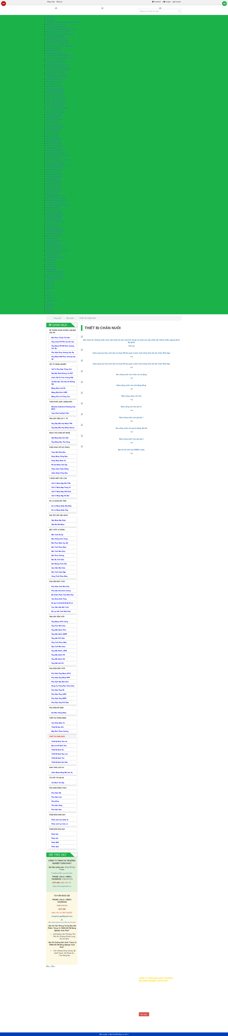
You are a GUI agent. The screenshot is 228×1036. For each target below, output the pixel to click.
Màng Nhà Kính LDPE (54, 50)
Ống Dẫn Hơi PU (52, 193)
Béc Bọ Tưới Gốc (52, 136)
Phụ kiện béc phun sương (56, 153)
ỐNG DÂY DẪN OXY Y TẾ (55, 62)
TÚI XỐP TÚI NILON (54, 252)
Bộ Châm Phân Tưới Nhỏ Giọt (57, 155)
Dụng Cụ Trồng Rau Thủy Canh (58, 205)
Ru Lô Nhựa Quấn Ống (55, 110)
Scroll (217, 1030)
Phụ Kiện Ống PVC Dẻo (55, 214)
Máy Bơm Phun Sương (54, 229)
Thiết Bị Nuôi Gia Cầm (54, 245)
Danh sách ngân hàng (79, 986)
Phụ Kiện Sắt (51, 259)
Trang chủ (57, 318)
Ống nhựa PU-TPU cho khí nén (58, 27)
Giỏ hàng (51, 990)
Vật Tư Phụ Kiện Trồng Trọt (56, 39)
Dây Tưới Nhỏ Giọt (53, 183)
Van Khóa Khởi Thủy (54, 157)
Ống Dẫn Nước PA (53, 191)
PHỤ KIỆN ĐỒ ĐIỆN (53, 217)
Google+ (168, 2)
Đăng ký (59, 2)
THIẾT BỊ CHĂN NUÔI (54, 231)
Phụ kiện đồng (51, 267)
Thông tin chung (52, 300)
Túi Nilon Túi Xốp (52, 255)
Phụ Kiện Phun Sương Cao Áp (57, 31)
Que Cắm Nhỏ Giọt (53, 141)
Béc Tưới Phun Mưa (53, 129)
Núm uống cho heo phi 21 (131, 406)
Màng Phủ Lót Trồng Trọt (55, 53)
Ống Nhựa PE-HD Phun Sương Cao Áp (61, 29)
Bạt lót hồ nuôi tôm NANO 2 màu (131, 449)
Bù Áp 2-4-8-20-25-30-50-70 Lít (58, 160)
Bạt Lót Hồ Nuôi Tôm (54, 236)
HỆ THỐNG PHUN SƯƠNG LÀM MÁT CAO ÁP (63, 22)
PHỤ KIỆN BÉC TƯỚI (54, 148)
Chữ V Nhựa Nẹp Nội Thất (56, 96)
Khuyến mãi (50, 297)
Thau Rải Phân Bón (53, 79)
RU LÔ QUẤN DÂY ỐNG (55, 105)
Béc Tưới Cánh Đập (53, 143)
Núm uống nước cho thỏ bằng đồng (131, 385)
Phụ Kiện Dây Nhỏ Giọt (55, 202)
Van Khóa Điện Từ (53, 224)
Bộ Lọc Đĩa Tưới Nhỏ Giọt (56, 164)
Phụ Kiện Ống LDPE (54, 210)
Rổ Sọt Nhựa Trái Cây (54, 86)
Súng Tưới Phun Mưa (54, 145)
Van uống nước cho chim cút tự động (131, 374)
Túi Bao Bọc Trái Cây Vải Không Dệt (59, 46)
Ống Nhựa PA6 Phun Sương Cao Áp (60, 34)
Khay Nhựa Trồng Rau (54, 81)
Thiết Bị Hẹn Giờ (52, 226)
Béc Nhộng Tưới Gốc (54, 138)
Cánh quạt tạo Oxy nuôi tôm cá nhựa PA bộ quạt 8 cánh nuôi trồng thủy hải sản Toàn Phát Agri (131, 364)
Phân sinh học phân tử (54, 274)
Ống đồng (50, 264)
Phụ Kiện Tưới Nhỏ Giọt (55, 150)
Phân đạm (50, 288)
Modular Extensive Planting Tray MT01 (60, 58)
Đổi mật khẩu (53, 997)
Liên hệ (74, 997)
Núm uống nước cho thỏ (131, 396)
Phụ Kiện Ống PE (52, 207)
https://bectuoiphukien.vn (62, 886)
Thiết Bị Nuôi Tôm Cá (54, 233)
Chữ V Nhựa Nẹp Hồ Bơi (55, 103)
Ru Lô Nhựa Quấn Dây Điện (56, 107)
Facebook (157, 2)
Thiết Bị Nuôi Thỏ (52, 243)
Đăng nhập (51, 2)
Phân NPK (50, 286)
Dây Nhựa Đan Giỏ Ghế (55, 72)
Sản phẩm (70, 318)
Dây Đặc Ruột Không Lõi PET (57, 41)
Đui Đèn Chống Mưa (54, 219)
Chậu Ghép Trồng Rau (54, 91)
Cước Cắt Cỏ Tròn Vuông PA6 (57, 43)
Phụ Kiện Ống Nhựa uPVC (56, 198)
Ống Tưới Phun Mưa (54, 181)
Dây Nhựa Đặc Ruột (53, 115)
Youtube (178, 2)
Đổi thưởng (52, 994)
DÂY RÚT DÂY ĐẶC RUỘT (56, 112)
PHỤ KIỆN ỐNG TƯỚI (54, 195)
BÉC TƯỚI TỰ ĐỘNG (54, 119)
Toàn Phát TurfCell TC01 (55, 60)
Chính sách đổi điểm (79, 990)
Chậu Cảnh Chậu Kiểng (55, 88)
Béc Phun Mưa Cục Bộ (54, 126)
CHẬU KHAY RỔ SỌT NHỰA (57, 77)
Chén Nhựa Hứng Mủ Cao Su (57, 250)
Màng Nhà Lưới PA (53, 48)
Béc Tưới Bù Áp (52, 122)
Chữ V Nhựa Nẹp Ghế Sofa (56, 100)
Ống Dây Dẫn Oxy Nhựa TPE (57, 65)
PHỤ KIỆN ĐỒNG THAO (55, 257)
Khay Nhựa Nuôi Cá (53, 84)
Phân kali (49, 281)
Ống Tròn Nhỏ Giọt (53, 172)
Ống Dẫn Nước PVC (53, 174)
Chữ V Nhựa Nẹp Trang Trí (56, 98)
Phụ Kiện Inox (51, 262)
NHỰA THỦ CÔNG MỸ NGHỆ (57, 69)
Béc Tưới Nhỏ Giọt (53, 131)
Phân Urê (49, 283)
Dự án (48, 295)
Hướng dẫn (75, 983)
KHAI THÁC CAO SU (54, 248)
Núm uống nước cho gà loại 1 (131, 417)
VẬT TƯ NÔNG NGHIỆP (55, 36)
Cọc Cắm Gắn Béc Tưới (55, 162)
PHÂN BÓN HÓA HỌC (54, 278)
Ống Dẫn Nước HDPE (54, 176)
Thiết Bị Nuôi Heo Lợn (54, 240)
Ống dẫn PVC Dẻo (53, 179)
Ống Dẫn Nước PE (53, 188)
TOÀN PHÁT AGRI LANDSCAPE (58, 55)
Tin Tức (49, 293)
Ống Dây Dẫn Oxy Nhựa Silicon (58, 67)
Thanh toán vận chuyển (80, 994)
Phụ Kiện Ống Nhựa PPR (55, 200)
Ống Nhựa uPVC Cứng (54, 169)
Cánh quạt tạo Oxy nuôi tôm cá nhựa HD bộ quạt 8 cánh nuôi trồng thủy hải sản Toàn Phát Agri (131, 353)
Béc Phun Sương (52, 134)
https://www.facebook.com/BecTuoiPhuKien (62, 922)
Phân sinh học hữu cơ (54, 276)
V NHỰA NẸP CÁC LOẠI (55, 93)
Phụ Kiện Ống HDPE (54, 212)
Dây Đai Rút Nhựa (53, 117)
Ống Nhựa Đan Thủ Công (56, 74)
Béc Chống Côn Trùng (54, 124)
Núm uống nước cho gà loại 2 (131, 439)
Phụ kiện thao (51, 269)
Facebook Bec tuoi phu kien (62, 873)
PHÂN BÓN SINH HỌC (54, 271)
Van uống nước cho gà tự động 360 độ (131, 428)
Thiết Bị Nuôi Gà (52, 238)
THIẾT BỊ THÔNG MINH (55, 221)
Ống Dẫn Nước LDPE (54, 186)
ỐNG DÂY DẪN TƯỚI (54, 167)
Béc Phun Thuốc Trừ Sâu (55, 24)
